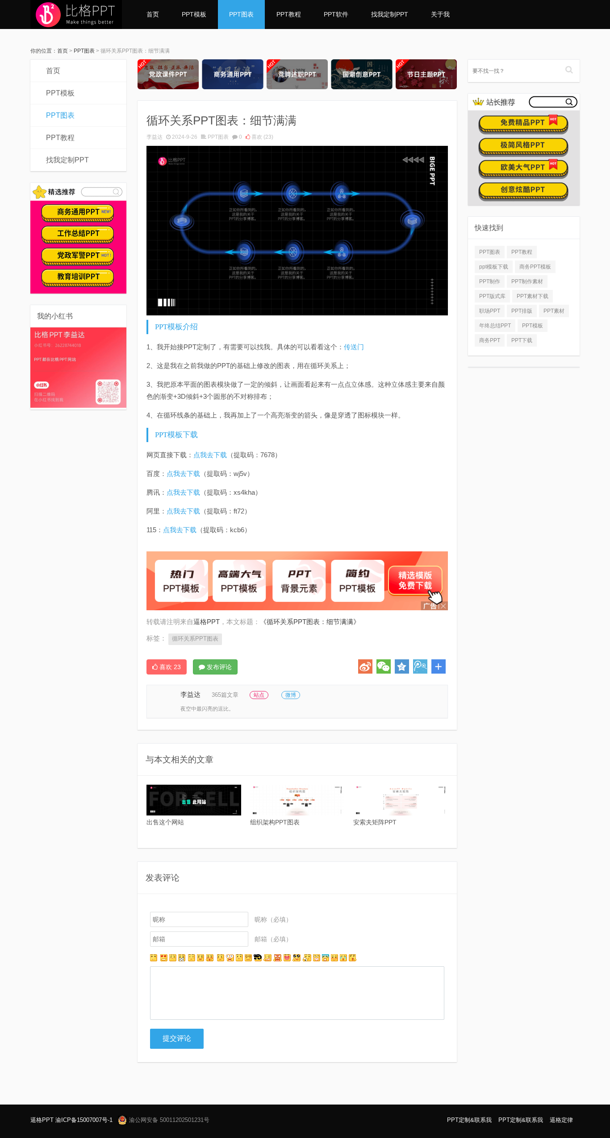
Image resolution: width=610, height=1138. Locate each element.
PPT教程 (288, 14)
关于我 (440, 14)
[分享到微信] (383, 666)
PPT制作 (489, 281)
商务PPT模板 (535, 267)
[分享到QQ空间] (402, 666)
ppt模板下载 (493, 267)
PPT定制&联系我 (469, 1120)
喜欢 (261, 137)
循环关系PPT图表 (195, 638)
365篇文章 (225, 694)
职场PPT (489, 311)
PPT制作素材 (527, 281)
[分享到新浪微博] (365, 666)
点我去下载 (210, 455)
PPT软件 (336, 14)
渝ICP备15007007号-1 (84, 1120)
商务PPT (489, 340)
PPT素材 (553, 311)
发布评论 (218, 666)
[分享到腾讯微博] (420, 666)
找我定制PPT (389, 14)
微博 (290, 695)
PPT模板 (194, 14)
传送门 (354, 347)
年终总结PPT (495, 326)
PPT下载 (521, 340)
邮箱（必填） (273, 939)
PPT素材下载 (532, 296)
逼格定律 (561, 1120)
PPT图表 (241, 14)
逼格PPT (42, 1120)
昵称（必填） (273, 919)
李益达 (154, 137)
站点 (259, 695)
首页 (152, 14)
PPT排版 (521, 311)
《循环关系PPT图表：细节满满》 (310, 621)
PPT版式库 (492, 296)
